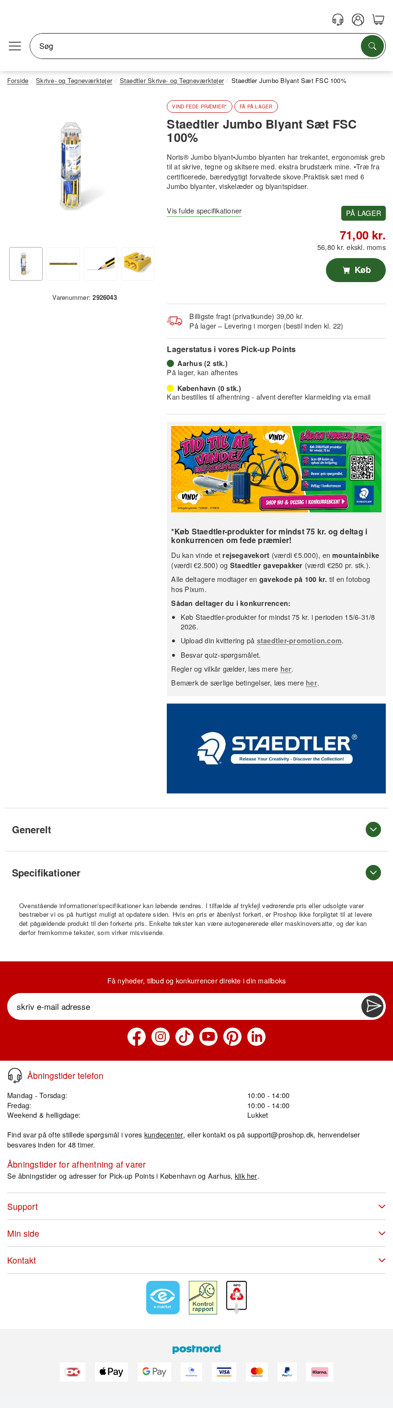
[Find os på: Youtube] (208, 1036)
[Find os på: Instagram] (161, 1036)
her (286, 669)
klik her (246, 1176)
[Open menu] (15, 46)
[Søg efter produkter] (372, 46)
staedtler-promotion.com (299, 640)
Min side (23, 1233)
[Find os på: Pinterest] (232, 1036)
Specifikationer (46, 872)
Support (22, 1206)
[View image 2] (63, 264)
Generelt (31, 829)
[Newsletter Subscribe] (372, 1006)
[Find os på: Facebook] (137, 1036)
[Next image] (140, 168)
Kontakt (21, 1260)
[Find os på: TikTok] (184, 1036)
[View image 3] (100, 264)
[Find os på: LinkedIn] (256, 1036)
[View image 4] (138, 264)
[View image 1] (26, 264)
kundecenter (164, 1134)
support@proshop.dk (280, 1134)
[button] (81, 166)
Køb (361, 269)
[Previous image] (21, 168)
